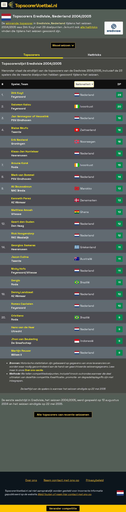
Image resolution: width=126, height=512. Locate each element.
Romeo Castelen (22, 304)
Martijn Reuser (21, 350)
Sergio (15, 280)
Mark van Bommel (22, 175)
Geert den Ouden (22, 222)
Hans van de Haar (22, 327)
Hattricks (94, 55)
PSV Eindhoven (21, 120)
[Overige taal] (120, 492)
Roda (14, 167)
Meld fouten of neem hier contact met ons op (64, 494)
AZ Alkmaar (18, 202)
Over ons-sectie (34, 370)
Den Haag (17, 225)
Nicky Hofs (18, 268)
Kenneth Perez (21, 198)
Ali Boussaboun (21, 186)
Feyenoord (18, 96)
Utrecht (16, 331)
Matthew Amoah (22, 210)
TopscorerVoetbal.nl (36, 5)
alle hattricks (89, 27)
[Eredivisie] (113, 31)
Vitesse (16, 214)
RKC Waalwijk (20, 237)
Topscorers (31, 55)
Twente (16, 132)
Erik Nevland (19, 139)
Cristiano (17, 315)
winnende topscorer (19, 23)
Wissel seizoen (61, 45)
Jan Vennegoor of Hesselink (30, 116)
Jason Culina (20, 257)
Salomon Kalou (21, 104)
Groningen (18, 143)
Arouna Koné (19, 163)
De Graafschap (21, 343)
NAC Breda (18, 190)
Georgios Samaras (23, 245)
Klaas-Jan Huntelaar (25, 151)
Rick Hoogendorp (22, 233)
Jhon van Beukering (24, 339)
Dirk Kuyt (17, 93)
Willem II (16, 354)
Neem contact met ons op (61, 480)
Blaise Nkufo (19, 128)
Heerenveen (19, 155)
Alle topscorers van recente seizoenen (63, 414)
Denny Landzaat (22, 292)
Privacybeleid (95, 480)
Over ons (31, 480)
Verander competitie (63, 508)
